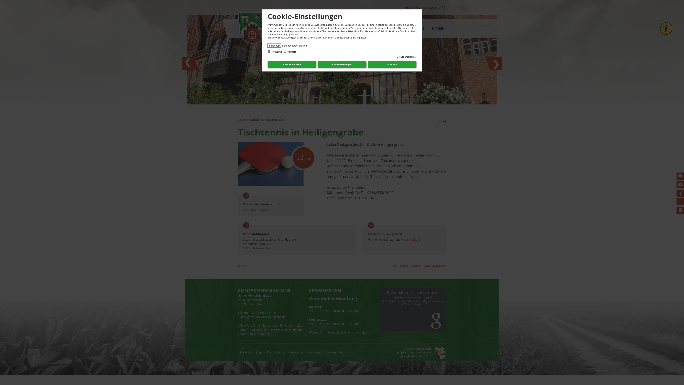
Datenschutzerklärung (294, 45)
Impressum (274, 45)
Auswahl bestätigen (342, 64)
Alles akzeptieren (292, 64)
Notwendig (277, 52)
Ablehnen (392, 64)
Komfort (291, 52)
